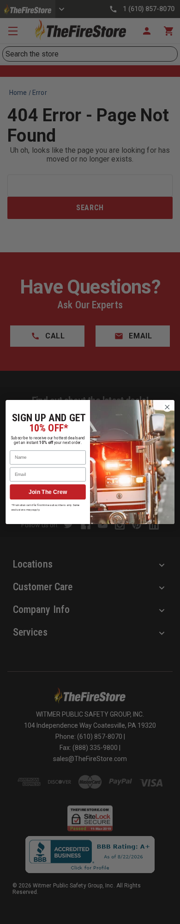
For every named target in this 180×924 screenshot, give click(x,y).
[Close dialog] (167, 407)
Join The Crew (48, 492)
